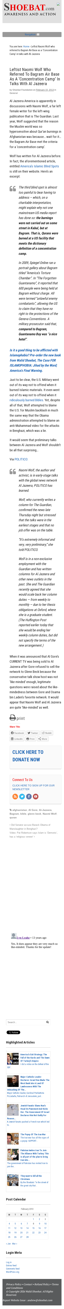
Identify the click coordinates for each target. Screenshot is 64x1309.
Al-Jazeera (45, 810)
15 (33, 1228)
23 (39, 1232)
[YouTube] (36, 796)
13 (21, 1228)
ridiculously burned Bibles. (27, 400)
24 (45, 1232)
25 (9, 1237)
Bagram (14, 813)
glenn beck (34, 813)
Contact (27, 1284)
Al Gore (33, 810)
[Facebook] (29, 796)
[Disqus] (36, 883)
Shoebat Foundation (22, 90)
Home (26, 46)
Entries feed (11, 1265)
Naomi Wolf (50, 813)
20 (21, 1232)
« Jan (8, 1243)
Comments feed (13, 1269)
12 (15, 1228)
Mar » (14, 1243)
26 (15, 1237)
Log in (9, 1262)
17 (45, 1228)
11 (9, 1228)
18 (9, 1232)
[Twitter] (22, 796)
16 (39, 1228)
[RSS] (15, 796)
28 (27, 1237)
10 (45, 1223)
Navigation (30, 34)
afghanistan (19, 810)
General (14, 93)
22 (33, 1232)
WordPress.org (12, 1272)
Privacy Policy (13, 1284)
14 (27, 1228)
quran (13, 817)
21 (27, 1232)
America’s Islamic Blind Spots (39, 166)
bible (23, 813)
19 (15, 1232)
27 (21, 1237)
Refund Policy (42, 1284)
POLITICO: (21, 459)
